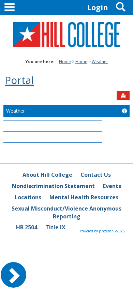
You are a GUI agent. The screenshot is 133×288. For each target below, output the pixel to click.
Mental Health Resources (83, 197)
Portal (19, 80)
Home (65, 61)
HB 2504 (26, 227)
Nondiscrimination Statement (53, 186)
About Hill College (47, 174)
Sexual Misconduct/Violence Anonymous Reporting (66, 212)
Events (112, 186)
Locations (28, 197)
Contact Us (95, 174)
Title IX (55, 227)
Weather (100, 61)
